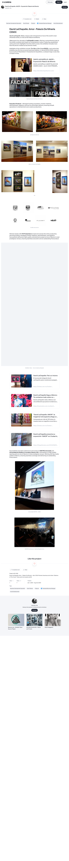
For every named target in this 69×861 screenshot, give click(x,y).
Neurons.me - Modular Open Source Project (15, 628)
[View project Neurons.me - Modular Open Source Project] (16, 620)
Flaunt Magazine (49, 627)
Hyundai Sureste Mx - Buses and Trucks (33, 628)
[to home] (6, 2)
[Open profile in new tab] (2, 7)
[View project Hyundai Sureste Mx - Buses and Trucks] (34, 620)
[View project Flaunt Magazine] (53, 620)
